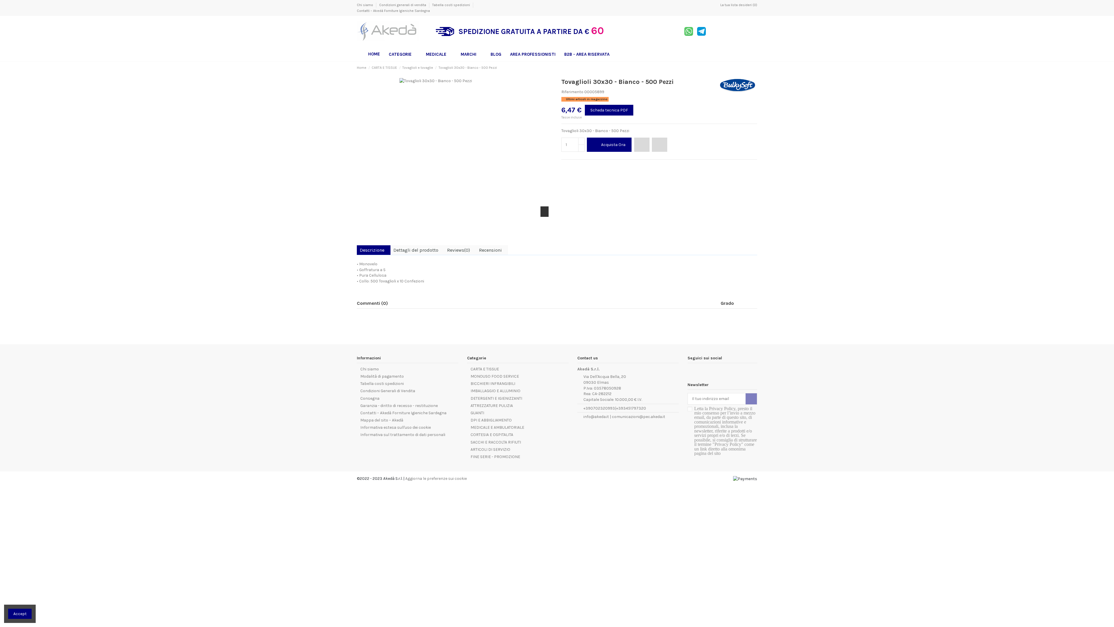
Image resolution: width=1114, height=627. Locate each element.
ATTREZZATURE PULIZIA (492, 405)
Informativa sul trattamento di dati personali (402, 434)
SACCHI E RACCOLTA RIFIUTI (496, 442)
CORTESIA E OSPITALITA (492, 434)
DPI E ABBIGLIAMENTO (491, 420)
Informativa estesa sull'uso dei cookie (395, 427)
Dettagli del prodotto (415, 250)
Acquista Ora (613, 144)
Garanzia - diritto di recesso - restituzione (399, 405)
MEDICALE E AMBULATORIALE (497, 427)
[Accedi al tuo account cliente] (740, 31)
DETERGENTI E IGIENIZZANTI (496, 398)
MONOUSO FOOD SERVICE (495, 376)
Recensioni (490, 250)
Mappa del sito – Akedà (381, 420)
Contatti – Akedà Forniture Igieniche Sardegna (393, 11)
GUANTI (477, 412)
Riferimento (572, 91)
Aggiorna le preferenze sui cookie (436, 478)
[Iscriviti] (751, 398)
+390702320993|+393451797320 (614, 408)
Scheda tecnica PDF (609, 110)
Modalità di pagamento (382, 376)
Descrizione (372, 250)
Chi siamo (365, 5)
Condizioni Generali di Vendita (387, 390)
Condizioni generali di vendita (403, 5)
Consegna (369, 398)
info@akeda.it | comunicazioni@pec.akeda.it (624, 416)
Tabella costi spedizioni (451, 5)
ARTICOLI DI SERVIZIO (490, 449)
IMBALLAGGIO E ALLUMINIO (495, 390)
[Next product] (755, 67)
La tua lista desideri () (738, 5)
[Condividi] (564, 166)
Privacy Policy (722, 408)
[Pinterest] (577, 166)
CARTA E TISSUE (485, 369)
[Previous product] (749, 67)
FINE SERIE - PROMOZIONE (495, 456)
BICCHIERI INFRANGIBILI (493, 383)
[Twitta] (570, 166)
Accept (20, 613)
